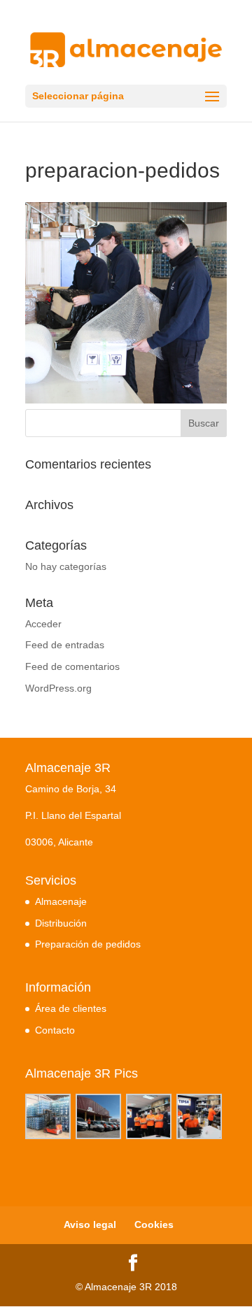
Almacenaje (61, 901)
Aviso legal (90, 1224)
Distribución (61, 923)
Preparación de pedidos (88, 944)
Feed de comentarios (72, 666)
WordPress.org (58, 688)
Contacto (55, 1030)
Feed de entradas (64, 644)
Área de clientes (70, 1008)
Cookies (154, 1224)
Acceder (43, 623)
